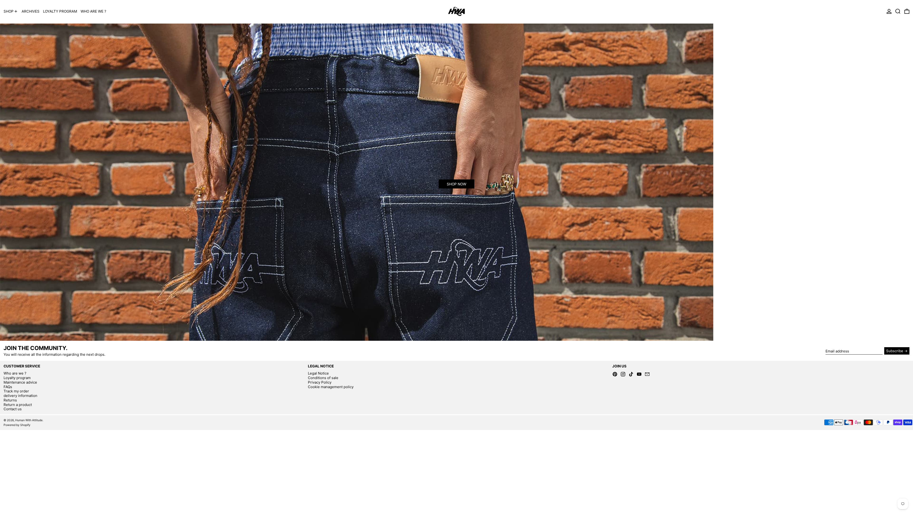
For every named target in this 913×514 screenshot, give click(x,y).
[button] (898, 11)
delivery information (20, 395)
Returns (10, 400)
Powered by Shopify (17, 425)
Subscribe (894, 351)
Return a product (18, 404)
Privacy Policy (319, 382)
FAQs (8, 387)
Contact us (13, 409)
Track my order (16, 391)
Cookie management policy (331, 387)
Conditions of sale (323, 378)
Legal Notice (318, 373)
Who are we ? (15, 373)
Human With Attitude (29, 420)
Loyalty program (17, 378)
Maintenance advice (20, 382)
